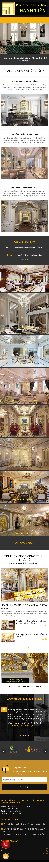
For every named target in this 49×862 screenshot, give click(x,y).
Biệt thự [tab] (9, 255)
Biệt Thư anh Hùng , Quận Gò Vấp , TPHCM (24, 520)
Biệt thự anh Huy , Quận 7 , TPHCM (24, 421)
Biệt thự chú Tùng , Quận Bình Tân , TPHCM (24, 454)
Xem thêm (45, 626)
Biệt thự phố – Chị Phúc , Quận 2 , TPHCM (24, 279)
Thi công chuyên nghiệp (24, 187)
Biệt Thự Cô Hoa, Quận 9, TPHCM (24, 386)
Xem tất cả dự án (24, 543)
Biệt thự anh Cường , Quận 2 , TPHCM (24, 487)
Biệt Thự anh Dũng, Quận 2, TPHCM (24, 314)
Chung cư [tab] (24, 259)
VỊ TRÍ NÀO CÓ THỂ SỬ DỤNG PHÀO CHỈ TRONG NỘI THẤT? (24, 834)
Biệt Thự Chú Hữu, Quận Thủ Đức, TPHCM (25, 351)
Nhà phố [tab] (19, 255)
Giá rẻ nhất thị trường (24, 81)
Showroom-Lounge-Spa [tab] (33, 255)
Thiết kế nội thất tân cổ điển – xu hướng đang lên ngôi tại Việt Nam (31, 622)
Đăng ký (24, 787)
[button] (3, 38)
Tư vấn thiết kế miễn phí (24, 134)
